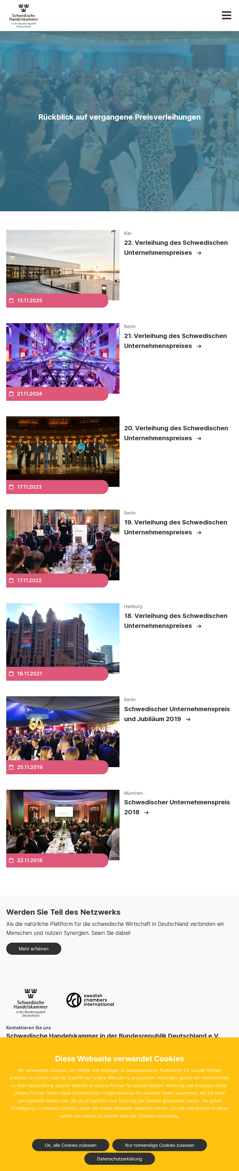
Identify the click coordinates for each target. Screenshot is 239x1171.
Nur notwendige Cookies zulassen (159, 1145)
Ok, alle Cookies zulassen (70, 1145)
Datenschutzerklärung (119, 1158)
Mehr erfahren (34, 948)
